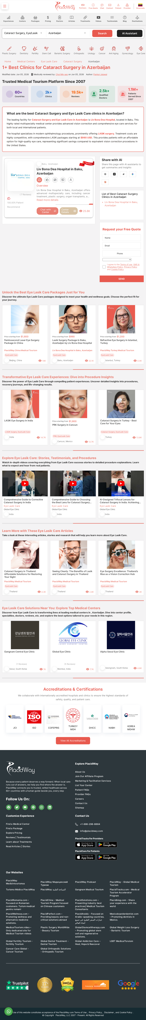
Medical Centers (26, 61)
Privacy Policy (130, 267)
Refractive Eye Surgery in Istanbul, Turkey (119, 341)
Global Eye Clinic (61, 651)
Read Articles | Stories (18, 846)
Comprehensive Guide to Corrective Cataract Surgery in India (23, 501)
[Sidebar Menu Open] (4, 6)
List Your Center (84, 785)
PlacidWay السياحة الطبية (53, 889)
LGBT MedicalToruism (121, 941)
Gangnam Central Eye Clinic (19, 651)
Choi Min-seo (62, 74)
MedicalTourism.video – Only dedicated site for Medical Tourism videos (18, 930)
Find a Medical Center (18, 824)
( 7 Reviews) (25, 194)
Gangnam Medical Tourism (89, 889)
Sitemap (79, 807)
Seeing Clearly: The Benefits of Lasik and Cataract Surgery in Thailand (72, 572)
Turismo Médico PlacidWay (20, 889)
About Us (80, 771)
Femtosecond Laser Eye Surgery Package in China (21, 341)
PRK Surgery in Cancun (65, 424)
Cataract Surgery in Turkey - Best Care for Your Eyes (118, 422)
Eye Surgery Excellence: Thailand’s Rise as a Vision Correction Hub (119, 572)
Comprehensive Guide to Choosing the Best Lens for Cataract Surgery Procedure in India (71, 501)
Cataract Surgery (72, 61)
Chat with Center (45, 211)
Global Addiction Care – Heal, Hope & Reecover (88, 942)
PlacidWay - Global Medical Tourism (124, 883)
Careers (79, 798)
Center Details (65, 211)
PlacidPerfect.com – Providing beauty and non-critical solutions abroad (55, 916)
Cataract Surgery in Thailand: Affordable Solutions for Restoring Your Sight (23, 574)
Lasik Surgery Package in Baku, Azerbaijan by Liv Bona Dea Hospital (72, 341)
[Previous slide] (6, 337)
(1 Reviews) (21, 664)
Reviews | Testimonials (18, 837)
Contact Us (81, 803)
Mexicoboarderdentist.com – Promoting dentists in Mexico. (124, 916)
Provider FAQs (83, 794)
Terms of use (126, 264)
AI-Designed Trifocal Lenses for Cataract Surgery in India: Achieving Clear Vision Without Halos (119, 501)
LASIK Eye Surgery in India (18, 420)
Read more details (47, 199)
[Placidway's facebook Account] (8, 807)
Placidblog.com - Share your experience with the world (123, 903)
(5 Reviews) (69, 664)
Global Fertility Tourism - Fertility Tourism (19, 942)
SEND (121, 278)
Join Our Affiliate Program (89, 776)
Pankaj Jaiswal (100, 74)
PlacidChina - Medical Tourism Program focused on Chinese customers (54, 903)
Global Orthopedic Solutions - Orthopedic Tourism (56, 950)
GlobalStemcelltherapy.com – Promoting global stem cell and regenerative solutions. (90, 932)
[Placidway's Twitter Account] (17, 807)
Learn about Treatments (19, 841)
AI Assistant (129, 33)
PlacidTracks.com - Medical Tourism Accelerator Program (125, 892)
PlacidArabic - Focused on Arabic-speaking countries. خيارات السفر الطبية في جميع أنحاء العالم (89, 918)
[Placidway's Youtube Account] (25, 807)
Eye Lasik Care (49, 61)
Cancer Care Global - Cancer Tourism (17, 950)
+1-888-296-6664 (90, 824)
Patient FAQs (82, 789)
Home (7, 61)
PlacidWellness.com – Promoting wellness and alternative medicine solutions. (19, 918)
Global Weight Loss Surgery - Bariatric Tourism (124, 929)
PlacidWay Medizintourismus (15, 882)
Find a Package (14, 828)
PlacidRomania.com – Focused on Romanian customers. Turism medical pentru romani (20, 905)
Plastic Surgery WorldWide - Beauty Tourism (55, 929)
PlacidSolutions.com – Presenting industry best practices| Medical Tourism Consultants (89, 905)
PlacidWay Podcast (85, 882)
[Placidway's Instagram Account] (41, 807)
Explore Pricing (14, 832)
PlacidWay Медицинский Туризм (54, 883)
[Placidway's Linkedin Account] (49, 807)
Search (102, 33)
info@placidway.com (91, 831)
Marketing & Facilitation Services (93, 780)
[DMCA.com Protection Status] (67, 985)
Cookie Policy (117, 269)
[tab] (37, 369)
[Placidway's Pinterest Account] (33, 807)
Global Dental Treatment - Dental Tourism (55, 942)
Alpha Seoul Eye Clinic (112, 651)
